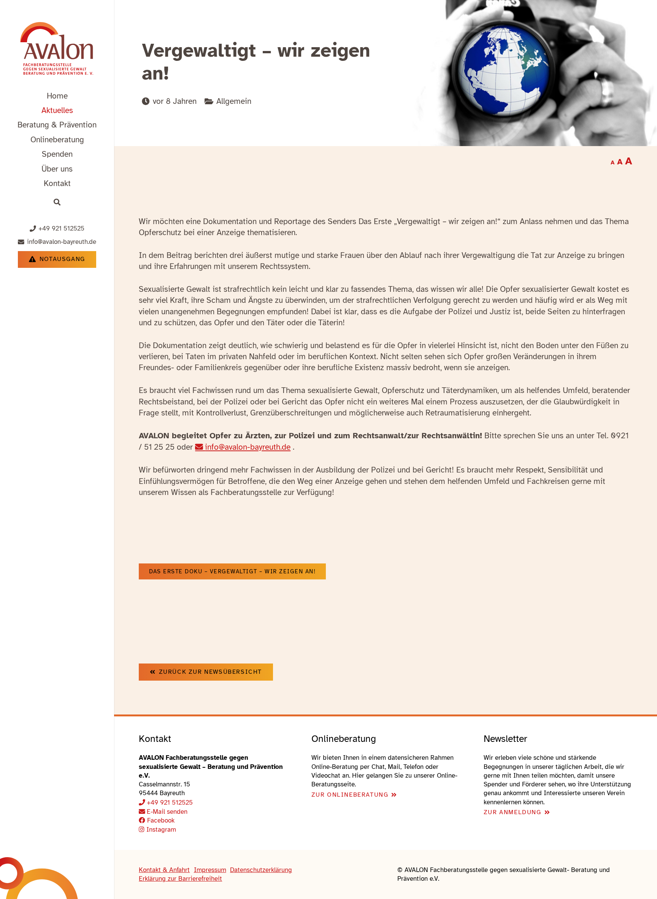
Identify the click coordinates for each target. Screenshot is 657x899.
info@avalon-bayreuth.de (247, 447)
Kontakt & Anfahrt (164, 870)
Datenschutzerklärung (261, 870)
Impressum (210, 870)
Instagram (160, 830)
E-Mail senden (167, 812)
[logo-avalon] (57, 49)
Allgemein (233, 101)
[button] (103, 124)
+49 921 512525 (170, 803)
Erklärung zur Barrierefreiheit (180, 879)
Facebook (160, 820)
